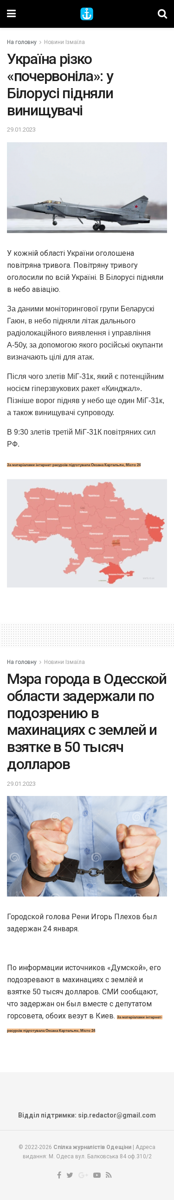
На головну (22, 42)
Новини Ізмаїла (64, 42)
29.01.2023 (21, 129)
